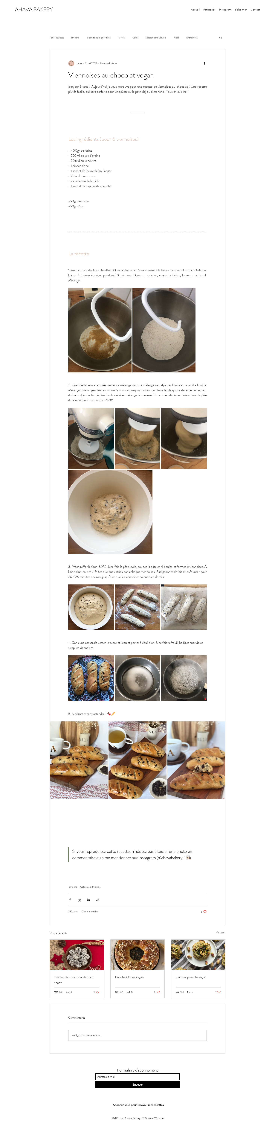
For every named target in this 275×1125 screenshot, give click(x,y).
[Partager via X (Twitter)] (79, 900)
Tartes (121, 37)
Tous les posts (57, 37)
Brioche (75, 37)
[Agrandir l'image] (100, 330)
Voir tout (220, 932)
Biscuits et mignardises (99, 37)
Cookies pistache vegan (191, 977)
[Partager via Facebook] (70, 900)
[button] (220, 37)
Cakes (135, 37)
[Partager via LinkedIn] (88, 900)
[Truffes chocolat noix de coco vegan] (77, 955)
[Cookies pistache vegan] (198, 955)
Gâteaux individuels (156, 37)
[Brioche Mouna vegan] (138, 955)
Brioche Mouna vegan (129, 977)
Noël (176, 37)
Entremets (192, 37)
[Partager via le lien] (97, 900)
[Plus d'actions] (204, 63)
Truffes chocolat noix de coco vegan (73, 979)
